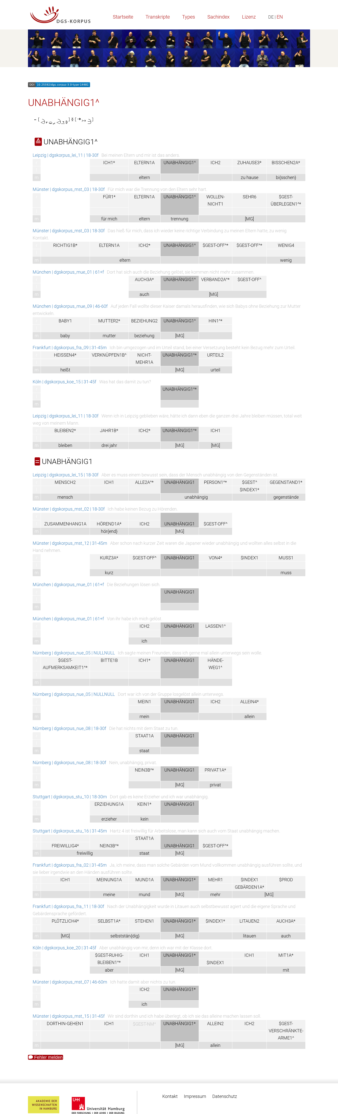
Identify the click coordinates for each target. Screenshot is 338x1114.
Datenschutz (224, 1096)
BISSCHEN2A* (286, 162)
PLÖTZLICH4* (65, 921)
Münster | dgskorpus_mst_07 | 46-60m (70, 981)
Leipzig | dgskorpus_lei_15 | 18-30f (65, 474)
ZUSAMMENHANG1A (65, 523)
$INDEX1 (249, 557)
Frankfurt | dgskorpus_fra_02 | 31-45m (70, 865)
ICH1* (109, 162)
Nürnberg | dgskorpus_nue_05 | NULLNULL (74, 652)
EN (280, 17)
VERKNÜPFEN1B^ (109, 355)
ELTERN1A (144, 162)
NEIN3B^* (144, 770)
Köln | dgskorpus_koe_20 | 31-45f (64, 947)
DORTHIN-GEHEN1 (65, 1023)
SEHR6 (249, 196)
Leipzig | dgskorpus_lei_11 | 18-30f (65, 155)
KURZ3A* (109, 557)
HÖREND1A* (109, 523)
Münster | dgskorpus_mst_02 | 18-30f (69, 509)
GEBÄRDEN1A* (249, 887)
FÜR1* (109, 196)
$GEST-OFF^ (249, 279)
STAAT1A (144, 735)
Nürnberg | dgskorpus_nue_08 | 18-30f (69, 728)
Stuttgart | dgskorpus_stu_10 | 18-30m (70, 796)
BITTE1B (109, 660)
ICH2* (144, 245)
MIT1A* (285, 955)
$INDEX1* (249, 489)
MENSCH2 (65, 482)
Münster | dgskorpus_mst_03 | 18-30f (69, 189)
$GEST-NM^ (144, 1023)
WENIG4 (286, 245)
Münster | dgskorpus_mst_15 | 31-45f (69, 1016)
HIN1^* (215, 320)
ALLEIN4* (249, 701)
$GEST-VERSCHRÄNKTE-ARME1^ (286, 1030)
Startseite (123, 17)
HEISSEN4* (65, 355)
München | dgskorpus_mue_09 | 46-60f (70, 306)
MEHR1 (215, 879)
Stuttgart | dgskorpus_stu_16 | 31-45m (70, 830)
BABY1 (65, 320)
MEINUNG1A (109, 879)
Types (188, 17)
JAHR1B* (109, 430)
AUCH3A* (144, 279)
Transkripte (157, 17)
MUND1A (144, 879)
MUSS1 (286, 557)
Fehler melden (48, 1057)
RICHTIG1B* (65, 245)
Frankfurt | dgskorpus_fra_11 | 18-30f (68, 906)
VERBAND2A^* (215, 279)
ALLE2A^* (144, 482)
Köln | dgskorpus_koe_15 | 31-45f (64, 381)
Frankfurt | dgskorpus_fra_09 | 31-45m (70, 347)
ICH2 (215, 162)
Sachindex (218, 17)
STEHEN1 (144, 921)
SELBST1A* (109, 921)
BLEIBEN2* (65, 430)
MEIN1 (144, 701)
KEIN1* (144, 804)
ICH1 (215, 430)
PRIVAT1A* (215, 770)
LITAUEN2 (249, 921)
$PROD (286, 879)
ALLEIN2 (215, 1023)
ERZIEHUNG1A (109, 804)
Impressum (195, 1096)
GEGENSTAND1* (286, 482)
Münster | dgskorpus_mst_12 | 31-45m (70, 543)
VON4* (215, 557)
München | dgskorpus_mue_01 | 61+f (68, 272)
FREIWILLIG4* (65, 845)
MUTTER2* (109, 320)
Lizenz (249, 17)
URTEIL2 (215, 355)
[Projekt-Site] (60, 14)
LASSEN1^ (215, 626)
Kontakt (170, 1096)
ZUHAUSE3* (249, 162)
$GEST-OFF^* (215, 245)
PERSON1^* (215, 482)
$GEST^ (249, 482)
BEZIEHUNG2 (144, 320)
